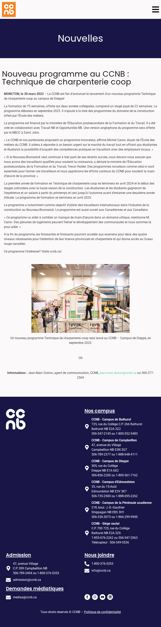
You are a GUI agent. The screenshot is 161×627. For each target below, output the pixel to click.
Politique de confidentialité (102, 612)
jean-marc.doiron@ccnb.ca (118, 373)
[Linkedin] (110, 597)
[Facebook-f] (87, 597)
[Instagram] (95, 597)
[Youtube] (102, 597)
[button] (155, 9)
